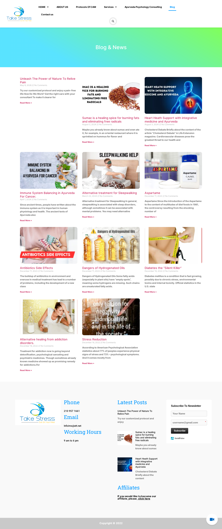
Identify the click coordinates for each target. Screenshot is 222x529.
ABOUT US (62, 7)
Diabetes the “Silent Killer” (163, 268)
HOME (42, 7)
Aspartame (152, 193)
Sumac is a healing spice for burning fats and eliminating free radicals (110, 119)
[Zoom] (212, 519)
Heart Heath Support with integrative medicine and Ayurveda (171, 119)
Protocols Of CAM (86, 7)
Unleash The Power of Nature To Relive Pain (135, 412)
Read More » (26, 103)
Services (109, 7)
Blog (172, 7)
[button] (71, 441)
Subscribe (179, 430)
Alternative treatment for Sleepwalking (109, 193)
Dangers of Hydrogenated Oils (103, 268)
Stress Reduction (94, 339)
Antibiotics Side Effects (36, 268)
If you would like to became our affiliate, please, (137, 497)
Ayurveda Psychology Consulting (143, 7)
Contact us (47, 14)
